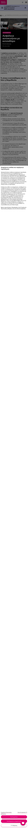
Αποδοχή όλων (14, 817)
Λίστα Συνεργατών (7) (22, 812)
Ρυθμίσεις (14, 825)
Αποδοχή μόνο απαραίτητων (14, 821)
